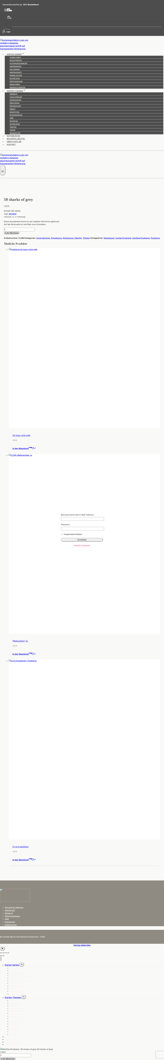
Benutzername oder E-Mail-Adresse (77, 515)
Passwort (65, 524)
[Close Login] (2, 949)
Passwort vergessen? (82, 545)
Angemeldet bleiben (72, 534)
